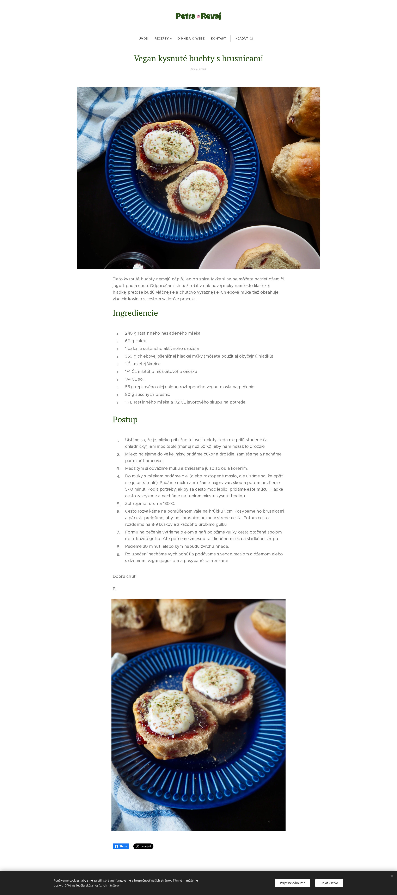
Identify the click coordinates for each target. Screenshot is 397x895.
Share (123, 846)
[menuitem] (145, 38)
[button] (244, 38)
